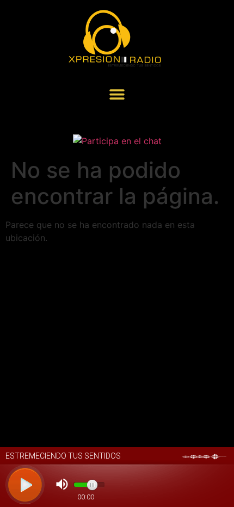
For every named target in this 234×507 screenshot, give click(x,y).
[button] (117, 94)
